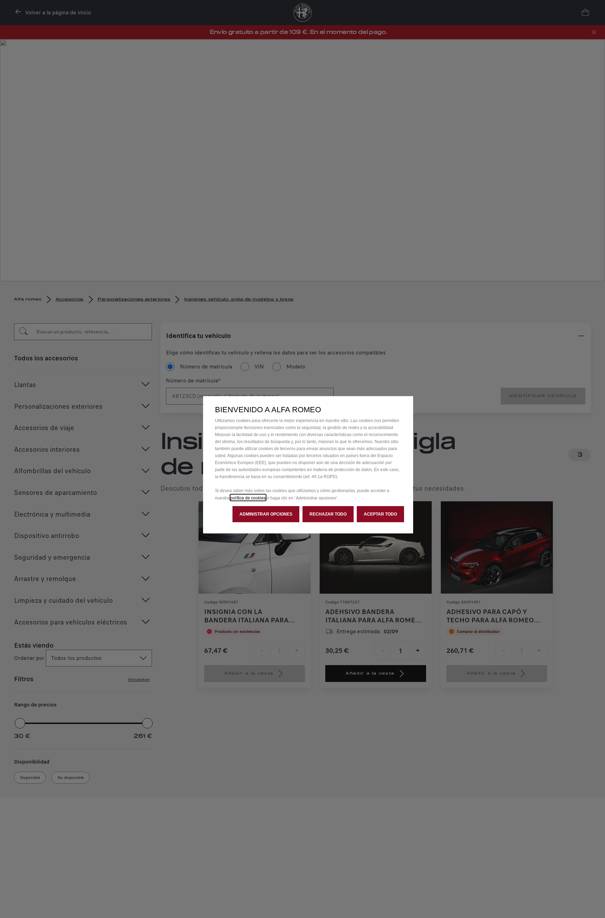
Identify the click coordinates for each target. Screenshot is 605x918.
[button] (265, 514)
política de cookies (248, 498)
